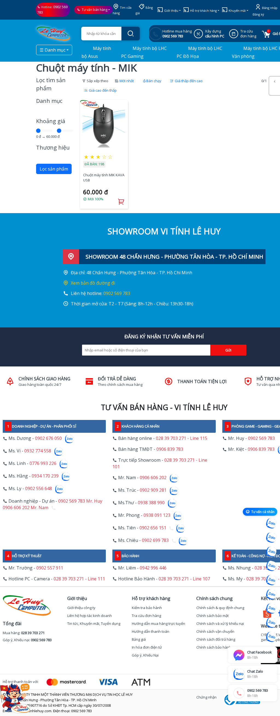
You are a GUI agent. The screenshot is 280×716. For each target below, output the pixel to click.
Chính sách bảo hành (213, 647)
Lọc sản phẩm (54, 169)
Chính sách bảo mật (212, 615)
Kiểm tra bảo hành (147, 607)
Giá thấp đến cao (188, 80)
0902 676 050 (48, 438)
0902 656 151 (152, 528)
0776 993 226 (43, 464)
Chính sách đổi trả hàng (215, 639)
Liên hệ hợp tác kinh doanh (89, 615)
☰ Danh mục (52, 50)
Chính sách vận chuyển (215, 631)
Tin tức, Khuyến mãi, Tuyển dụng (93, 623)
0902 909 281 (153, 490)
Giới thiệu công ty (81, 607)
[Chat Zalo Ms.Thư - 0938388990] (271, 594)
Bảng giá (139, 639)
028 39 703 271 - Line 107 (184, 579)
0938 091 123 (157, 515)
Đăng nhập (269, 8)
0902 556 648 (38, 489)
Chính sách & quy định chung (220, 607)
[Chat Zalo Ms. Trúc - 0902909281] (271, 580)
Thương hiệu (53, 147)
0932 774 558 (37, 451)
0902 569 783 (116, 293)
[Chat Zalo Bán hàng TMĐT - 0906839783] (271, 538)
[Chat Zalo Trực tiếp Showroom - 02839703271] (271, 552)
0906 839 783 (169, 449)
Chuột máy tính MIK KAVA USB (103, 177)
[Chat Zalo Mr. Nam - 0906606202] (271, 566)
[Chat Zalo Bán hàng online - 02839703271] (271, 523)
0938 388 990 (151, 503)
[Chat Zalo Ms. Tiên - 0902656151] (271, 623)
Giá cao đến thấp (102, 90)
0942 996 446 (153, 568)
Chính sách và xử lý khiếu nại (220, 623)
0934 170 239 (45, 476)
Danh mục (49, 101)
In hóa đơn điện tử (147, 647)
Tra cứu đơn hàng (146, 615)
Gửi (228, 350)
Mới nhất (126, 80)
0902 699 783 (155, 541)
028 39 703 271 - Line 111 (79, 579)
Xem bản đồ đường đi (93, 283)
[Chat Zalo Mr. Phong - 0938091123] (271, 608)
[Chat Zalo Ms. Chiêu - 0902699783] (271, 637)
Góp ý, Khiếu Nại (145, 655)
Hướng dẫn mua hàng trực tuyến (158, 623)
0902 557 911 (49, 568)
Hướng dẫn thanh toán (150, 631)
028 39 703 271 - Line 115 (181, 438)
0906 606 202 (153, 478)
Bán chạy (153, 80)
